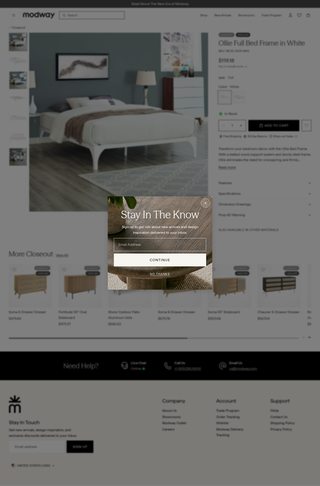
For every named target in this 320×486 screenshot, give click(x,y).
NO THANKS (160, 274)
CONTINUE (160, 260)
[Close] (205, 203)
